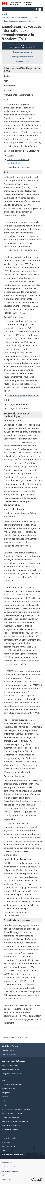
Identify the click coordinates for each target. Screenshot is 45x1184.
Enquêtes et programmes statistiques (19, 21)
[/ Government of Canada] (17, 4)
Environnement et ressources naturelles (16, 1109)
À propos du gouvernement (11, 1074)
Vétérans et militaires (9, 1146)
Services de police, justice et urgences (15, 1121)
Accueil (4, 14)
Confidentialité (7, 1179)
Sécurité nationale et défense (12, 1113)
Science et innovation (9, 1138)
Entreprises (6, 1093)
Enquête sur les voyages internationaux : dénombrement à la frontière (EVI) (22, 46)
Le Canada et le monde (10, 1130)
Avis (3, 1175)
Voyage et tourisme (8, 1089)
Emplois (4, 1080)
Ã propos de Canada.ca (10, 1171)
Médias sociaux (7, 1163)
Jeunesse (5, 1150)
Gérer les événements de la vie (12, 1154)
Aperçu (10, 155)
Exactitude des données (18, 166)
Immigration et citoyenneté (11, 1084)
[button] (22, 9)
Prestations (5, 1097)
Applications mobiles (9, 1167)
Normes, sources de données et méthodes (21, 17)
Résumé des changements (22, 52)
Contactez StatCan (8, 1051)
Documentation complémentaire (23, 395)
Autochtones (6, 1142)
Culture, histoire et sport (10, 1117)
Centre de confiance (9, 1055)
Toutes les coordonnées (10, 1066)
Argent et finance (8, 1134)
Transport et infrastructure (11, 1126)
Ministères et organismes (10, 1070)
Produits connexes (22, 61)
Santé (4, 1101)
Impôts (4, 1105)
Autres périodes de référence (22, 57)
